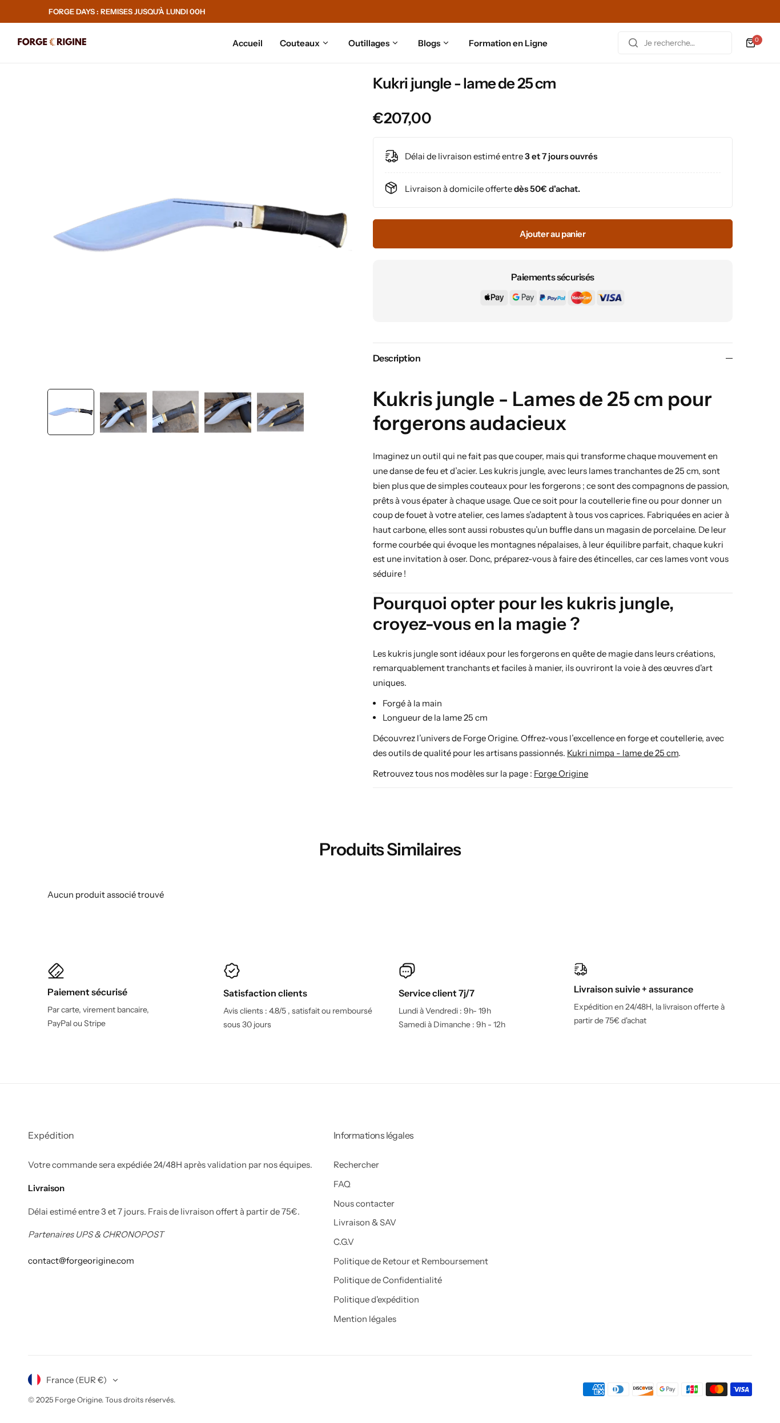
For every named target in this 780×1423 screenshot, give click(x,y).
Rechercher (356, 1164)
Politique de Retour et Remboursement (410, 1261)
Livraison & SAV (364, 1222)
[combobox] (675, 42)
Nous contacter (364, 1203)
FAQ (342, 1184)
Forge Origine (561, 773)
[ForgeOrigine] (52, 43)
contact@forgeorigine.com (81, 1260)
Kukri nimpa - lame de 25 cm (622, 752)
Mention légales (364, 1318)
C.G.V (343, 1241)
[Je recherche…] (633, 42)
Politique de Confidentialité (387, 1280)
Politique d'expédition (376, 1299)
